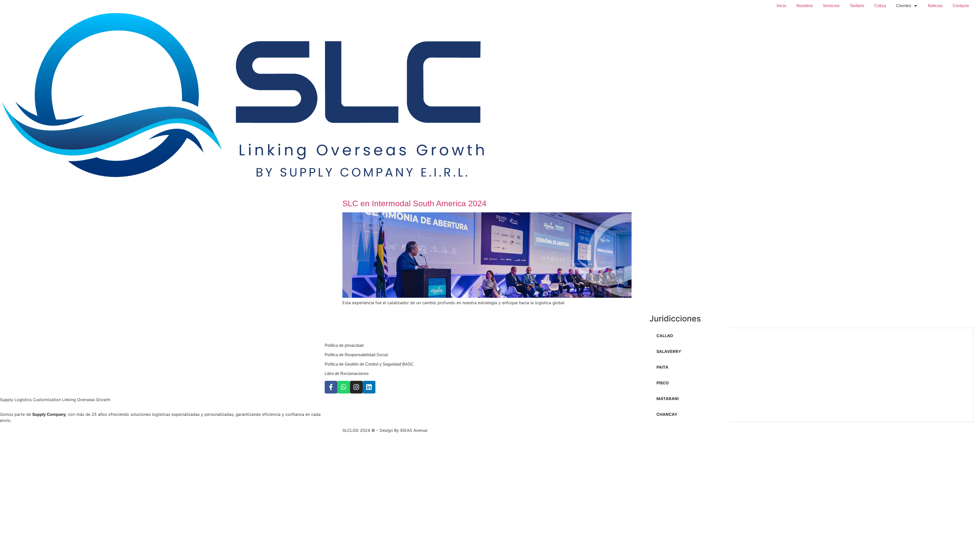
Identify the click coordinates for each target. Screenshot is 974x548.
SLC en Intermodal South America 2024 (414, 203)
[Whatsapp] (343, 387)
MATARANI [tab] (667, 398)
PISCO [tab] (662, 382)
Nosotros (804, 6)
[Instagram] (356, 387)
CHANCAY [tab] (666, 414)
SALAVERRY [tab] (668, 351)
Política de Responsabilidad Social (356, 355)
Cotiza (880, 6)
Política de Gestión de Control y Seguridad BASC (369, 364)
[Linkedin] (369, 387)
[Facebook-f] (331, 387)
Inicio (781, 6)
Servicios (831, 6)
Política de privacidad (344, 345)
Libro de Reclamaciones (347, 373)
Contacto (961, 6)
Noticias (935, 6)
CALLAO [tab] (664, 335)
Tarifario (857, 6)
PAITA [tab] (662, 367)
